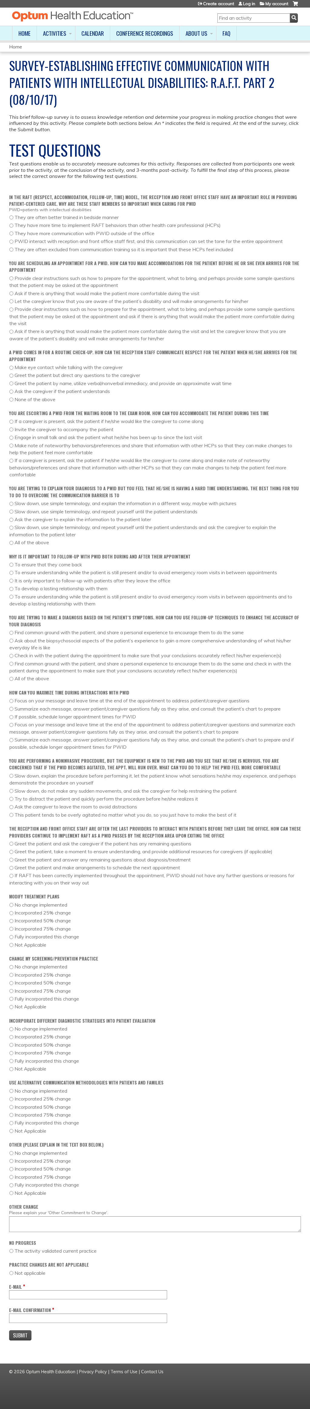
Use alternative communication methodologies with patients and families (86, 1082)
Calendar (92, 33)
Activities (54, 33)
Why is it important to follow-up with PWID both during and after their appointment (99, 556)
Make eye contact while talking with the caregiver (69, 367)
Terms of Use (123, 1371)
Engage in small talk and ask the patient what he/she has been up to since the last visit (108, 437)
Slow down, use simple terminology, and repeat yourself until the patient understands (106, 511)
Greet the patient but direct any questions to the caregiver (77, 375)
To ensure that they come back (48, 564)
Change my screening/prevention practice (53, 958)
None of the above (35, 399)
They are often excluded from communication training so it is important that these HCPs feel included (124, 249)
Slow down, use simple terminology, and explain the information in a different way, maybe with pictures (125, 503)
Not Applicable (30, 945)
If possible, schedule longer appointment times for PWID (75, 717)
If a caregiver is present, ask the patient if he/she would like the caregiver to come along (109, 421)
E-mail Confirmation (30, 1310)
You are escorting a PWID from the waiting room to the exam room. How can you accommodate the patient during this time (139, 413)
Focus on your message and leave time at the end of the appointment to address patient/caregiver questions (132, 701)
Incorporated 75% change (43, 929)
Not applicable (30, 1273)
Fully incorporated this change (47, 937)
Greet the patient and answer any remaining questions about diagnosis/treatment (103, 860)
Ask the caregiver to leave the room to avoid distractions (76, 807)
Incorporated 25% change (43, 913)
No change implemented (41, 905)
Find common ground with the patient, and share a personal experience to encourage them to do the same (129, 632)
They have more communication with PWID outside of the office (84, 233)
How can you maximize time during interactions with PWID (69, 692)
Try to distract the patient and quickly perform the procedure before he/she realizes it (106, 799)
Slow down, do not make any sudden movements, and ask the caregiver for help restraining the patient (126, 791)
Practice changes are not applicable (49, 1264)
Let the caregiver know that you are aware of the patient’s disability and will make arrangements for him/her (131, 301)
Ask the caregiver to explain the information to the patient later (83, 519)
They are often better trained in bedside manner (67, 217)
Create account (218, 4)
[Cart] (295, 6)
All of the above (32, 542)
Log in (249, 4)
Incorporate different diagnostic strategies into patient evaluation (82, 1021)
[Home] (72, 16)
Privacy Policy (93, 1371)
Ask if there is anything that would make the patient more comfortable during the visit (107, 293)
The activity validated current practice (56, 1251)
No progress (22, 1243)
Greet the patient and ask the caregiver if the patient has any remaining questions (103, 844)
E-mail (15, 1287)
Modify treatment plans (34, 896)
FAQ (226, 33)
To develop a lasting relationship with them (61, 588)
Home (24, 33)
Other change (23, 1207)
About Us (196, 33)
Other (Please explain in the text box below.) (56, 1144)
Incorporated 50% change (43, 921)
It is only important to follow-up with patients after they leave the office (92, 581)
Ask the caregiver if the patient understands (62, 391)
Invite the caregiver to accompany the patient (64, 429)
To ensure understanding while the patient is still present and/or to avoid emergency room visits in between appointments (146, 572)
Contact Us (152, 1371)
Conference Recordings (144, 33)
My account (276, 4)
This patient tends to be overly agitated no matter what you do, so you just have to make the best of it (125, 815)
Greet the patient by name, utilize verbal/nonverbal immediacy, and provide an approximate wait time (123, 383)
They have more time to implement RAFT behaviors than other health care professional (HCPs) (118, 225)
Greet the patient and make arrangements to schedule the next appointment (97, 867)
